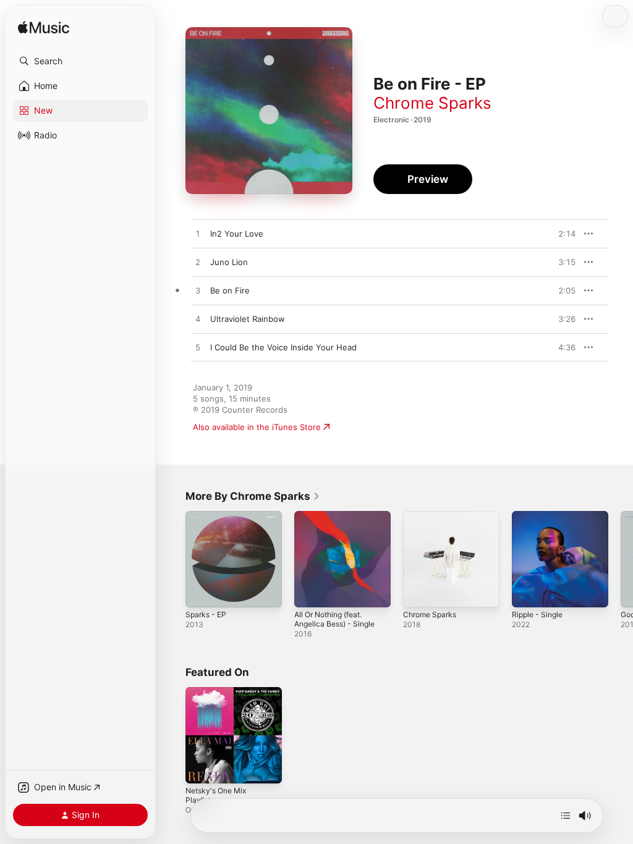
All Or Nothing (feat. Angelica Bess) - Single (334, 619)
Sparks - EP (205, 614)
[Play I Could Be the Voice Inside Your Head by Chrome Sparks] (197, 347)
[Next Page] (620, 559)
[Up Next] (565, 815)
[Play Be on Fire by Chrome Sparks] (197, 291)
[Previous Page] (173, 559)
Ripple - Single (537, 614)
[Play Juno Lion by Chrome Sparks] (197, 262)
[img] (43, 28)
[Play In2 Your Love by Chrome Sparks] (197, 234)
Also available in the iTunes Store (257, 427)
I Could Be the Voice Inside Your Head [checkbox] (283, 347)
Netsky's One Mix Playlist (215, 795)
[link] (252, 496)
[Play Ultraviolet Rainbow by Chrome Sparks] (197, 319)
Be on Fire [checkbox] (230, 290)
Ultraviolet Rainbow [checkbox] (247, 319)
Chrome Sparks (432, 102)
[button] (80, 61)
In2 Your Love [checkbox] (236, 233)
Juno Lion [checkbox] (229, 262)
